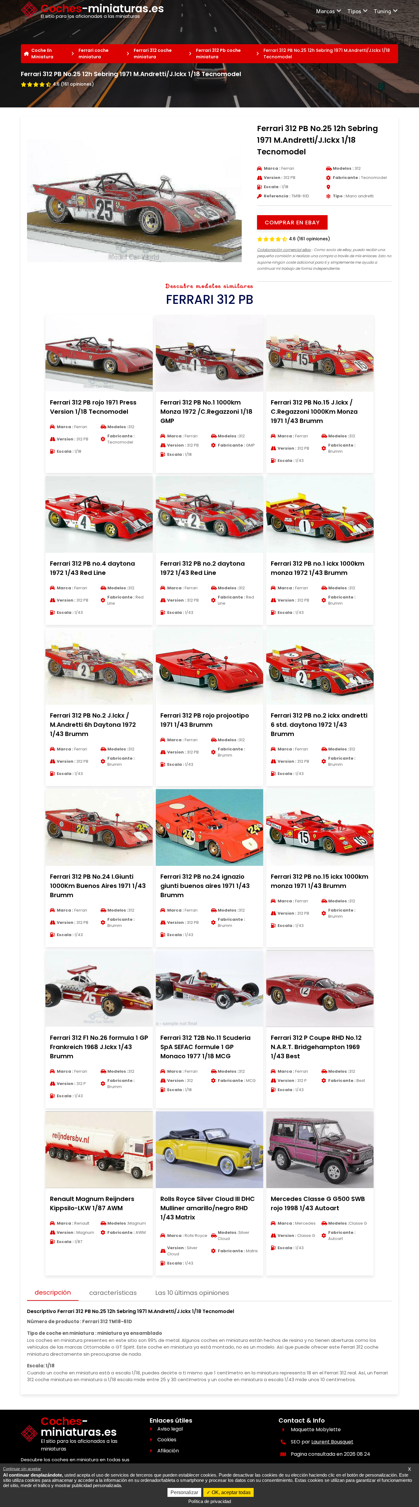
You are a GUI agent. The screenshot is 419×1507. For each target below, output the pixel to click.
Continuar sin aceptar (22, 1468)
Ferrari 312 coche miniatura (153, 53)
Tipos (354, 10)
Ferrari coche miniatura (94, 53)
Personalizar (184, 1492)
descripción (53, 1292)
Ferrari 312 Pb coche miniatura (218, 53)
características (113, 1292)
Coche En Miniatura (42, 53)
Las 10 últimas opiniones (192, 1292)
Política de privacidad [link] (209, 1501)
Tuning (382, 10)
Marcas (325, 10)
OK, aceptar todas (230, 1492)
